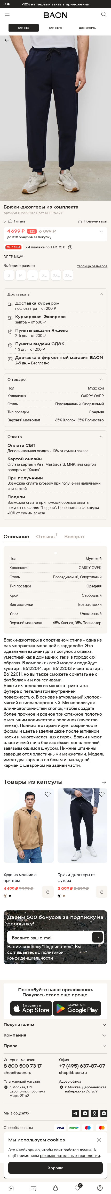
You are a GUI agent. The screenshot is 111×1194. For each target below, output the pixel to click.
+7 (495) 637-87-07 (82, 1066)
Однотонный (90, 613)
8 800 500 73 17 (23, 1066)
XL (44, 275)
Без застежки (89, 604)
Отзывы (46, 536)
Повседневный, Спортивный (79, 403)
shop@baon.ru (17, 1072)
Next (104, 782)
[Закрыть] (99, 1140)
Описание (16, 537)
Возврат (74, 537)
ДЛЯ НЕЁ (23, 27)
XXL (56, 275)
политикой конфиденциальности (35, 955)
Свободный (91, 595)
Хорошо (55, 1168)
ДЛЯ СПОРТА (87, 27)
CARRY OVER (92, 395)
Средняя (96, 411)
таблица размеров (92, 266)
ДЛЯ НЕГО (55, 27)
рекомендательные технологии (70, 1155)
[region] (54, 702)
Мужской (96, 388)
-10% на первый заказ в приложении (55, 4)
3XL (68, 275)
